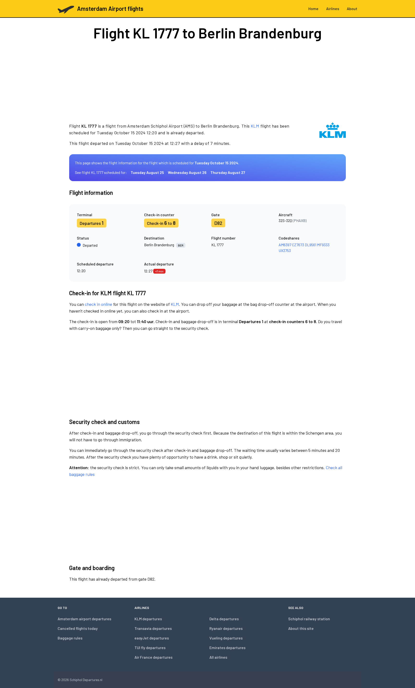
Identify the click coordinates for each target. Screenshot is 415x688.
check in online (98, 304)
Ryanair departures (226, 628)
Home (313, 8)
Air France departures (153, 657)
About (352, 8)
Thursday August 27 (227, 172)
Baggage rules (70, 638)
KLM (255, 126)
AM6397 (285, 244)
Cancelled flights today (78, 628)
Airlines (332, 8)
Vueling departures (226, 638)
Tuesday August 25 (147, 172)
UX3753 (285, 250)
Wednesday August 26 (187, 172)
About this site (301, 628)
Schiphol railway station (309, 618)
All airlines (218, 657)
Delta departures (224, 618)
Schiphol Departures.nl (86, 680)
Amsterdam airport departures (84, 618)
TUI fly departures (149, 647)
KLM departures (148, 618)
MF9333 (323, 244)
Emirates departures (227, 647)
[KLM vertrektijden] (332, 135)
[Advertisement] (207, 81)
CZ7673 (298, 244)
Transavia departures (153, 628)
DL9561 (310, 244)
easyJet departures (151, 638)
